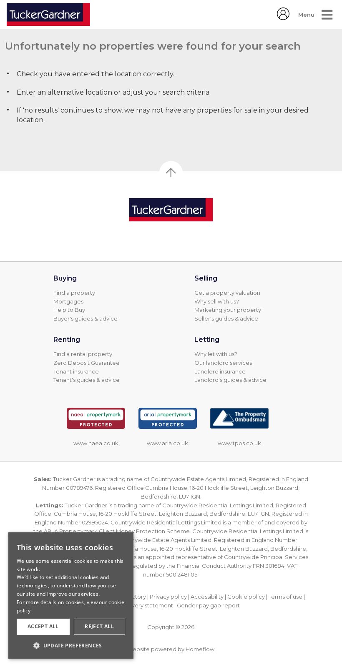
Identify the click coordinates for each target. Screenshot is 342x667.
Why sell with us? (216, 301)
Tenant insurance (76, 371)
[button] (71, 645)
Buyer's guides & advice (85, 318)
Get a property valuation (227, 292)
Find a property (74, 292)
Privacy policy (168, 596)
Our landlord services (223, 362)
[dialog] (70, 595)
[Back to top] (171, 209)
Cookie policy (246, 596)
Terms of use (285, 596)
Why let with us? (215, 354)
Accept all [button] (43, 626)
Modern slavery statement (137, 605)
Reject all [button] (99, 626)
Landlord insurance (220, 371)
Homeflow (200, 649)
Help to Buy (69, 309)
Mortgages (68, 301)
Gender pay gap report (208, 605)
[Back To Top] (171, 172)
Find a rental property (82, 354)
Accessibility (207, 596)
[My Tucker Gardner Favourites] (283, 18)
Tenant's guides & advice (86, 379)
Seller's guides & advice (226, 318)
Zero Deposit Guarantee (86, 362)
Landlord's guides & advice (230, 379)
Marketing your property (227, 309)
